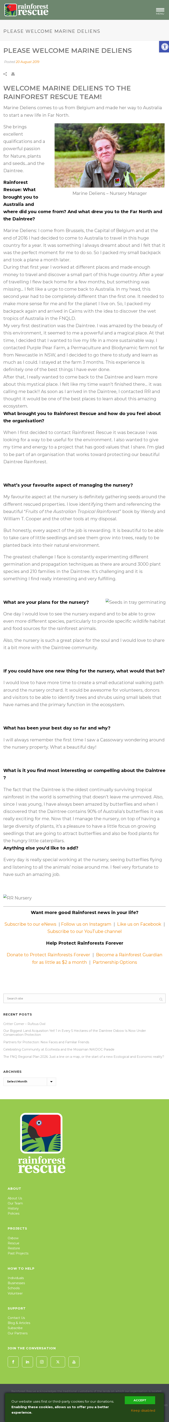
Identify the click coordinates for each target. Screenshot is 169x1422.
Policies (13, 1213)
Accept (140, 1400)
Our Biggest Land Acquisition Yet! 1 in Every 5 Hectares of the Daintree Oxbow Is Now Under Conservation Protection (74, 1033)
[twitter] (58, 1361)
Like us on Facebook (139, 924)
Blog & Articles (19, 1323)
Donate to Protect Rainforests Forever (48, 954)
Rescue (13, 1243)
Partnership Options (115, 962)
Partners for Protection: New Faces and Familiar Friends (46, 1042)
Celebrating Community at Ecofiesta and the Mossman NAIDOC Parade (58, 1049)
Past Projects (18, 1253)
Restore (14, 1248)
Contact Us (16, 1318)
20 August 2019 (27, 62)
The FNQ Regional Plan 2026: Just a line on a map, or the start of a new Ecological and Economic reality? (83, 1057)
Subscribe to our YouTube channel (84, 931)
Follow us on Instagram (85, 924)
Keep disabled (143, 1410)
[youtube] (73, 1361)
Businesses (16, 1283)
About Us (15, 1198)
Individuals (16, 1278)
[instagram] (41, 1361)
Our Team (15, 1203)
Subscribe (15, 1328)
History (13, 1208)
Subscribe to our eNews (30, 924)
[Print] (15, 73)
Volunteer (15, 1293)
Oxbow (13, 1238)
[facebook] (13, 1361)
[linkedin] (27, 1361)
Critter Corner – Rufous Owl (24, 1024)
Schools (14, 1288)
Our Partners (18, 1333)
